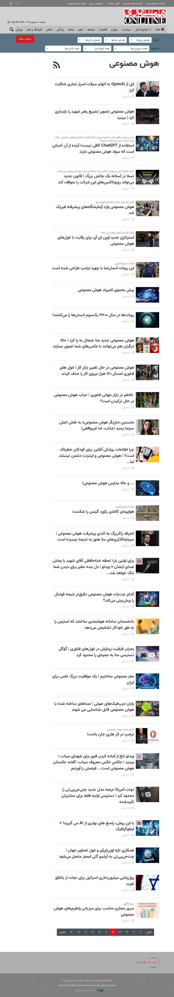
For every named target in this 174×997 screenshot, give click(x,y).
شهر (80, 29)
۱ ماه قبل (126, 97)
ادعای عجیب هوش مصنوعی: (120, 729)
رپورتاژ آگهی (128, 904)
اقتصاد (103, 29)
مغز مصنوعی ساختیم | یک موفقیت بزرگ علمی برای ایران (93, 679)
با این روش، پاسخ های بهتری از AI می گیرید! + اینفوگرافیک (96, 826)
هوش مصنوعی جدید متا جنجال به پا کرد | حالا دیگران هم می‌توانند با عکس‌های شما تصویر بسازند (93, 343)
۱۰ (79, 932)
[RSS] (57, 65)
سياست (126, 29)
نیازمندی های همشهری (133, 3)
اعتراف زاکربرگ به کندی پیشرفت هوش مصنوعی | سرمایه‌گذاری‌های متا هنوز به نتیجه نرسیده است (95, 537)
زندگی (60, 29)
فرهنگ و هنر (34, 29)
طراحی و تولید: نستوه (85, 990)
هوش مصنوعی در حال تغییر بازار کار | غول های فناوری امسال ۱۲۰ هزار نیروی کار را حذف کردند (97, 371)
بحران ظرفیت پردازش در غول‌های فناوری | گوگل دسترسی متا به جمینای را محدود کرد (96, 652)
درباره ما (153, 958)
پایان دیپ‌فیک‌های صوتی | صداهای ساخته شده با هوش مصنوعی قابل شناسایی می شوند (94, 707)
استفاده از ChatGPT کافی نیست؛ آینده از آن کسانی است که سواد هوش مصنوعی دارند (93, 149)
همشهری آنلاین (143, 16)
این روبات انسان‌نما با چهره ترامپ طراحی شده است (93, 268)
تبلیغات (153, 967)
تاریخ (156, 40)
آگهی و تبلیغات (113, 3)
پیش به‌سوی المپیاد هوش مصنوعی (106, 290)
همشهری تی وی (96, 3)
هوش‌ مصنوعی (134, 63)
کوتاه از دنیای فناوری (124, 263)
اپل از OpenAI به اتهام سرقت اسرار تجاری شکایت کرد (94, 87)
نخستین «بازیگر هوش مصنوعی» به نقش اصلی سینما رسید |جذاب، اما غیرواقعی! (96, 425)
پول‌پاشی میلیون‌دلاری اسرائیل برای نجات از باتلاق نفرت (94, 881)
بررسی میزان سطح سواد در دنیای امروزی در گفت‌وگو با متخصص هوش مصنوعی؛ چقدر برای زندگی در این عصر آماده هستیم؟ (94, 139)
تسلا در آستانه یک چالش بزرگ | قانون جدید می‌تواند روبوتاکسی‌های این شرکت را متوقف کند (96, 179)
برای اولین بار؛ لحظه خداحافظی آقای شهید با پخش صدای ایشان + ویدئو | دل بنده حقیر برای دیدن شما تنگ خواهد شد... (93, 567)
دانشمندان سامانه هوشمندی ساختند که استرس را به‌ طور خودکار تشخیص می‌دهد (94, 625)
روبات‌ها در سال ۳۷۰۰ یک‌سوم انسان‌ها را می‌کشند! (93, 315)
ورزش (18, 29)
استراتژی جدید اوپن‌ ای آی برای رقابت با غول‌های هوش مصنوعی (96, 241)
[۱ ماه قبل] (147, 89)
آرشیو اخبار (141, 29)
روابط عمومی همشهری (76, 3)
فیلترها (155, 48)
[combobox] (140, 40)
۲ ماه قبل (126, 579)
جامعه (91, 29)
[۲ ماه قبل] (147, 565)
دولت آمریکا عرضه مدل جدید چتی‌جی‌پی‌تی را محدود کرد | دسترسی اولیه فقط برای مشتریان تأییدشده (97, 796)
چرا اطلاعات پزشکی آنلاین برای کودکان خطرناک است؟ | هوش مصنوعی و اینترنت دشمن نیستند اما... (96, 456)
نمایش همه (25, 39)
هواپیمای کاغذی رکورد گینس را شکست (103, 512)
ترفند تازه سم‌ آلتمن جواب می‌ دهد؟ (117, 233)
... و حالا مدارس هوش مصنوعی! (108, 483)
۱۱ (71, 932)
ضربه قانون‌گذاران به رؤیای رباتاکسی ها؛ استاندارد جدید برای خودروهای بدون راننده (95, 171)
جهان (114, 29)
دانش (49, 29)
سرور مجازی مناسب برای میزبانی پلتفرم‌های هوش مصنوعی (94, 911)
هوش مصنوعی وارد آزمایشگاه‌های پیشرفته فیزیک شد (95, 210)
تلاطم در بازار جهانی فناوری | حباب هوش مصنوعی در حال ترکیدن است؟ (94, 398)
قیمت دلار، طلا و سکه (146, 962)
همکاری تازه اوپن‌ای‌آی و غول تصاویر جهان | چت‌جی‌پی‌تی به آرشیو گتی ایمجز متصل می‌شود (96, 853)
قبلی (148, 932)
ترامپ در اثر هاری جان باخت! (110, 734)
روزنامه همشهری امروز (155, 3)
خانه (157, 29)
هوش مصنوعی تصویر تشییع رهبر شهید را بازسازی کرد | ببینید (94, 115)
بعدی (62, 932)
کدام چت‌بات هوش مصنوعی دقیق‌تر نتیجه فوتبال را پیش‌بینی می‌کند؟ (94, 597)
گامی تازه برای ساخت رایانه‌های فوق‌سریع (115, 202)
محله (71, 29)
